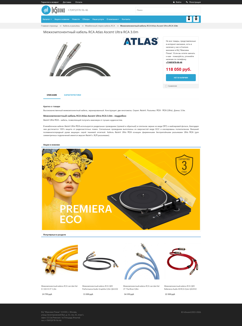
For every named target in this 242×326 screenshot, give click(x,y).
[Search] (198, 10)
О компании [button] (112, 19)
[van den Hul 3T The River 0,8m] (141, 261)
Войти (178, 2)
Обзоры (86, 19)
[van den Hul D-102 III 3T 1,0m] (59, 261)
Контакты (126, 19)
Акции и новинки (61, 19)
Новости (76, 19)
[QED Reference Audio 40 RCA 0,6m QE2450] (182, 261)
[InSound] (53, 10)
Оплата (78, 2)
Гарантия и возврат (50, 2)
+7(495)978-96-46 (78, 9)
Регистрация (195, 2)
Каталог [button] (46, 19)
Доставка (67, 2)
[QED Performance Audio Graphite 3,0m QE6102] (100, 261)
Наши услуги (98, 19)
